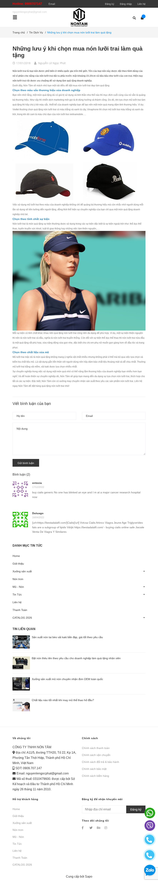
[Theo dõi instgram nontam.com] (106, 827)
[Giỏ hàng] (141, 18)
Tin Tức (17, 594)
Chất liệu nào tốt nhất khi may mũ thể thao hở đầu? (63, 700)
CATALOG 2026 (22, 617)
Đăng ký (109, 4)
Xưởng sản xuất (22, 571)
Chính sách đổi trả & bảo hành (100, 761)
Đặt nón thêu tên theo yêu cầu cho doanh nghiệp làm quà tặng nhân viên (76, 658)
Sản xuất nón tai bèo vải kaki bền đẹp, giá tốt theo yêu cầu (67, 637)
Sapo (88, 876)
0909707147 (33, 3)
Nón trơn (18, 579)
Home (16, 555)
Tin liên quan (24, 629)
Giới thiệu (18, 563)
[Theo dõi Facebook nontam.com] (84, 827)
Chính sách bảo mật (94, 768)
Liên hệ (141, 4)
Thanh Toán (20, 609)
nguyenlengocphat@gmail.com (47, 773)
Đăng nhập (126, 4)
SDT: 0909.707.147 (28, 768)
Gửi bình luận (26, 463)
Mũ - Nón (18, 586)
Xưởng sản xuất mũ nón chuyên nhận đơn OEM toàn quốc (67, 679)
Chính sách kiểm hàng (95, 775)
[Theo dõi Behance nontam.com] (99, 827)
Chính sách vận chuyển (96, 754)
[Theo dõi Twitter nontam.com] (91, 827)
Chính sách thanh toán (96, 748)
